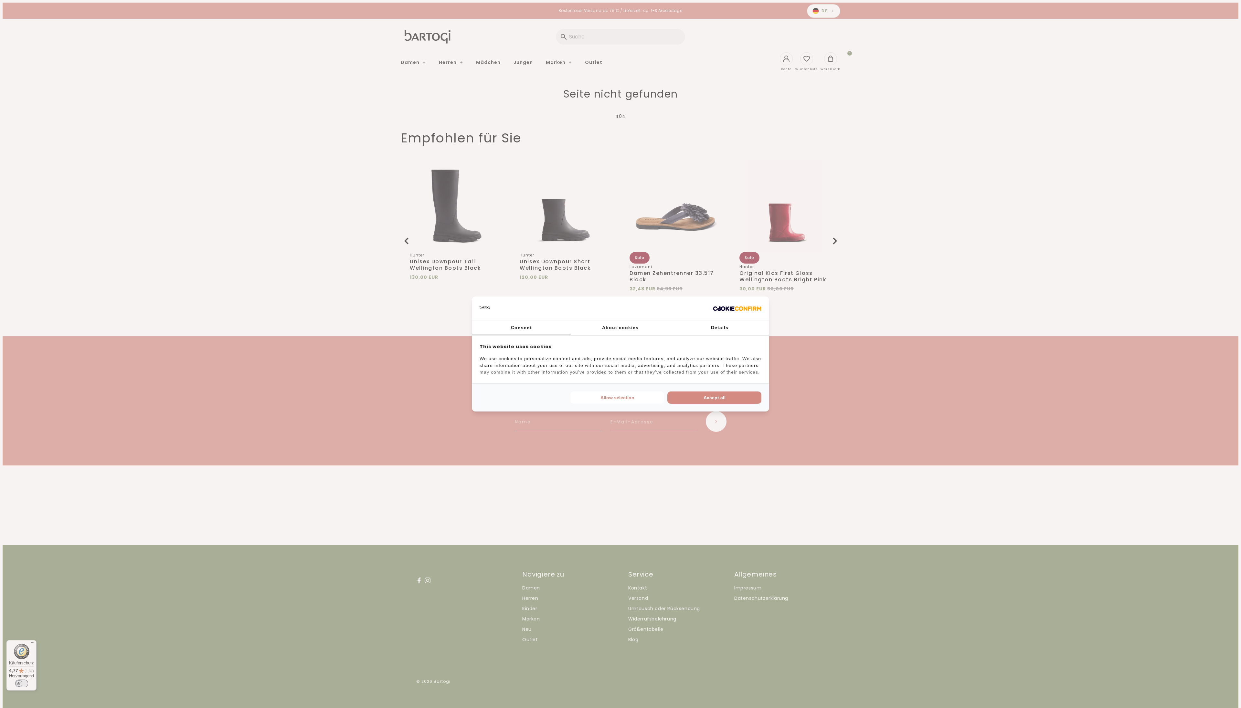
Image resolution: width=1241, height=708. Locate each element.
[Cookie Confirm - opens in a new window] (737, 308)
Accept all (715, 397)
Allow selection (617, 397)
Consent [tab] (521, 327)
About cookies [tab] (620, 327)
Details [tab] (719, 327)
